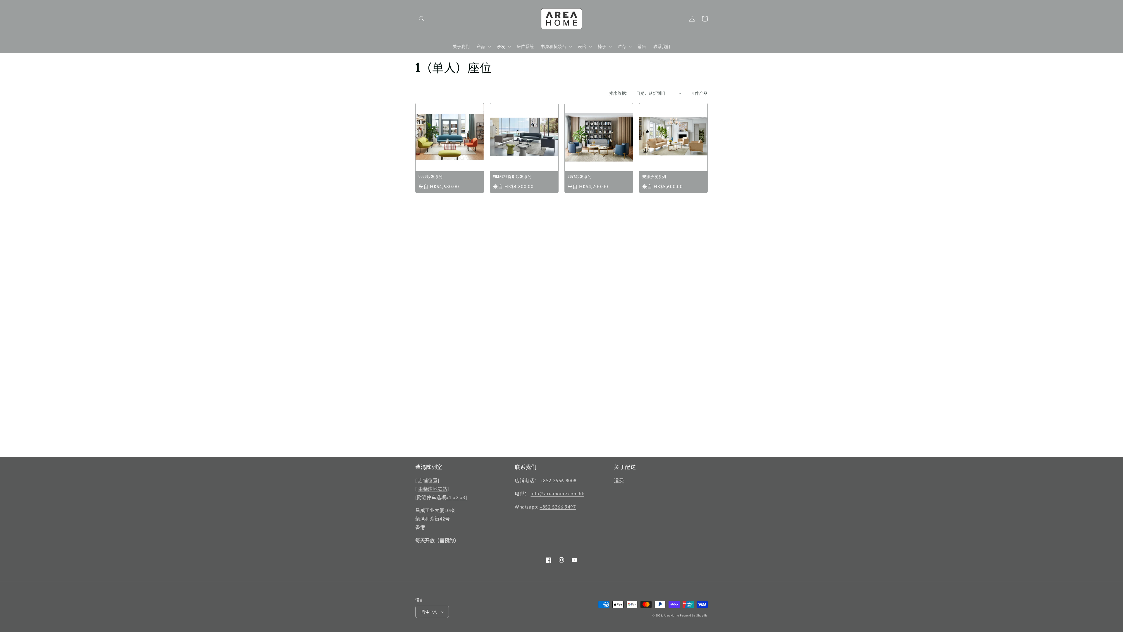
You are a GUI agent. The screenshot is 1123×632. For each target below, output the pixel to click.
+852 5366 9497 (558, 506)
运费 (619, 480)
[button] (421, 18)
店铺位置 (428, 480)
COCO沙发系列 (430, 176)
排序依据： (619, 93)
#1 (449, 497)
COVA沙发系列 (580, 176)
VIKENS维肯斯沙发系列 (512, 176)
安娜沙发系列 (654, 176)
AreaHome (671, 615)
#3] (463, 497)
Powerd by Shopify (694, 615)
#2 (456, 497)
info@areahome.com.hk (557, 493)
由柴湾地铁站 (432, 489)
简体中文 (429, 611)
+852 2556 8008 (558, 480)
